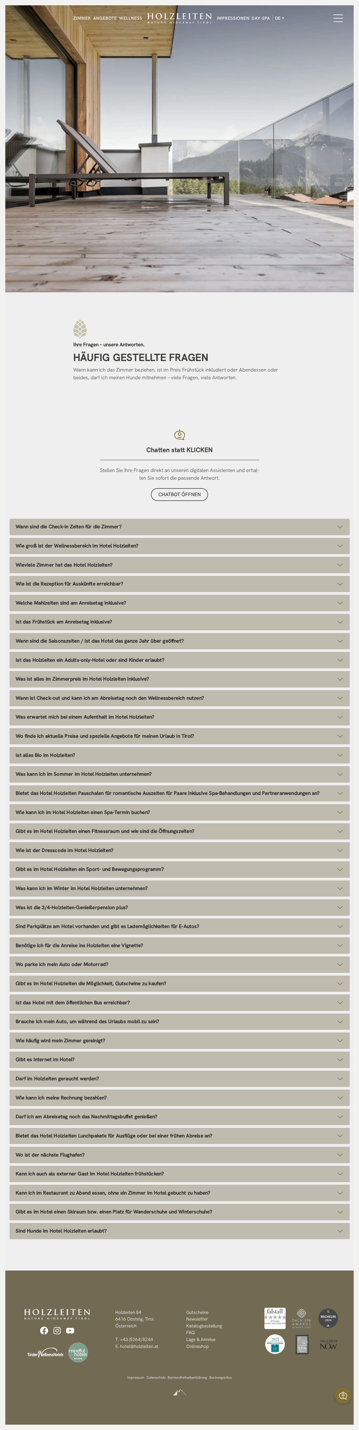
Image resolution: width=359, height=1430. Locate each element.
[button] (343, 1395)
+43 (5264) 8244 (136, 1339)
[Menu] (338, 18)
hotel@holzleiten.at (139, 1346)
